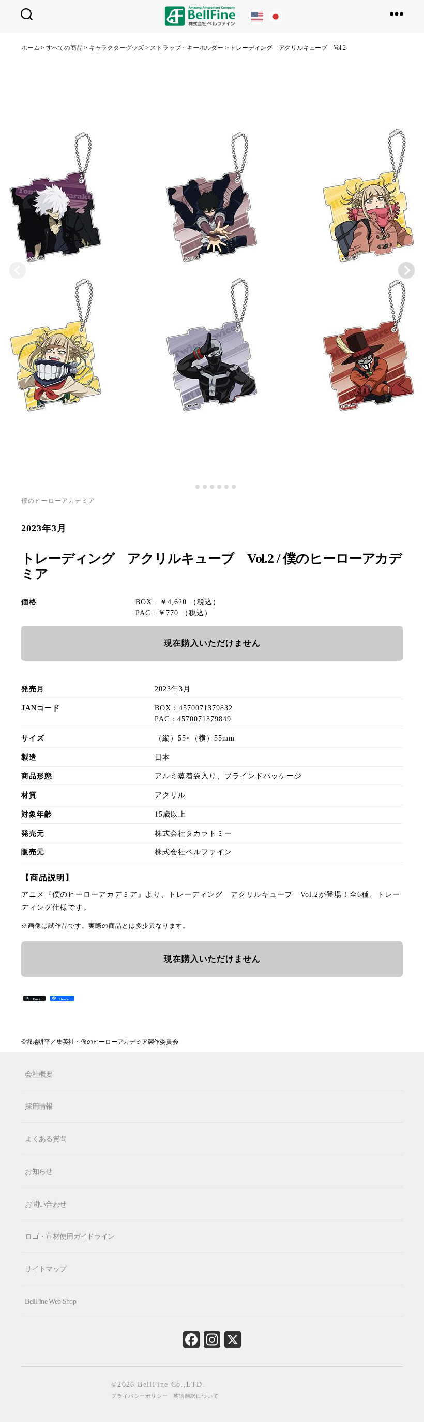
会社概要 (38, 1074)
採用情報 (38, 1106)
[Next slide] (406, 270)
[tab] (190, 487)
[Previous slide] (17, 270)
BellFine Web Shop (50, 1301)
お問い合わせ (45, 1204)
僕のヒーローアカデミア (58, 500)
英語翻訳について (196, 1396)
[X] (232, 1342)
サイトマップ (45, 1269)
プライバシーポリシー (139, 1396)
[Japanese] (276, 16)
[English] (257, 16)
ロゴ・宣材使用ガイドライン (69, 1236)
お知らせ (38, 1172)
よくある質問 (45, 1139)
